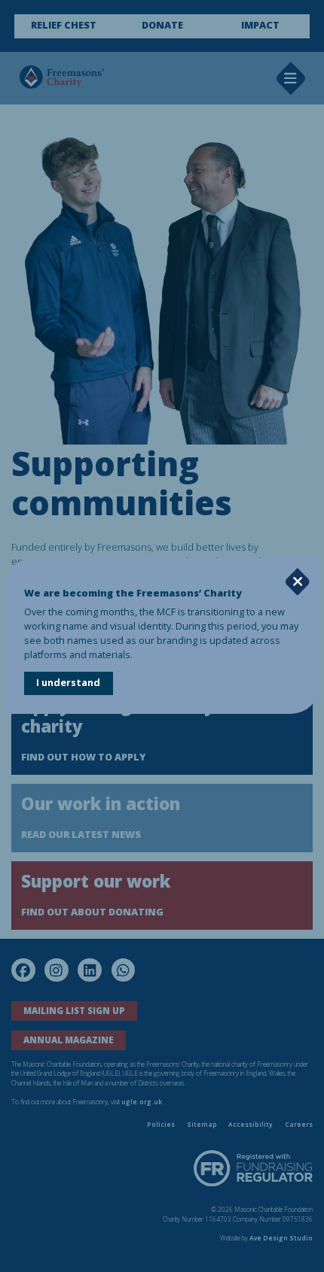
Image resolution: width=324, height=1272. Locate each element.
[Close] (298, 582)
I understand (68, 682)
